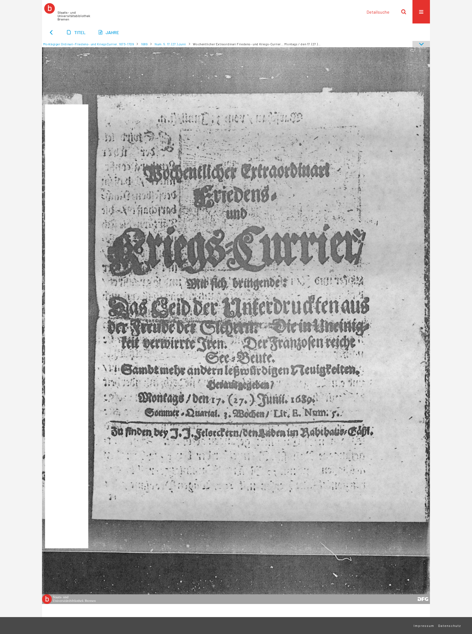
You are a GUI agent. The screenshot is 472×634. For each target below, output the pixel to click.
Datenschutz (449, 625)
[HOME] (67, 12)
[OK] (403, 11)
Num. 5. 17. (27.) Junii (170, 44)
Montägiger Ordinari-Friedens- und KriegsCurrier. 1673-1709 (88, 44)
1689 (144, 44)
